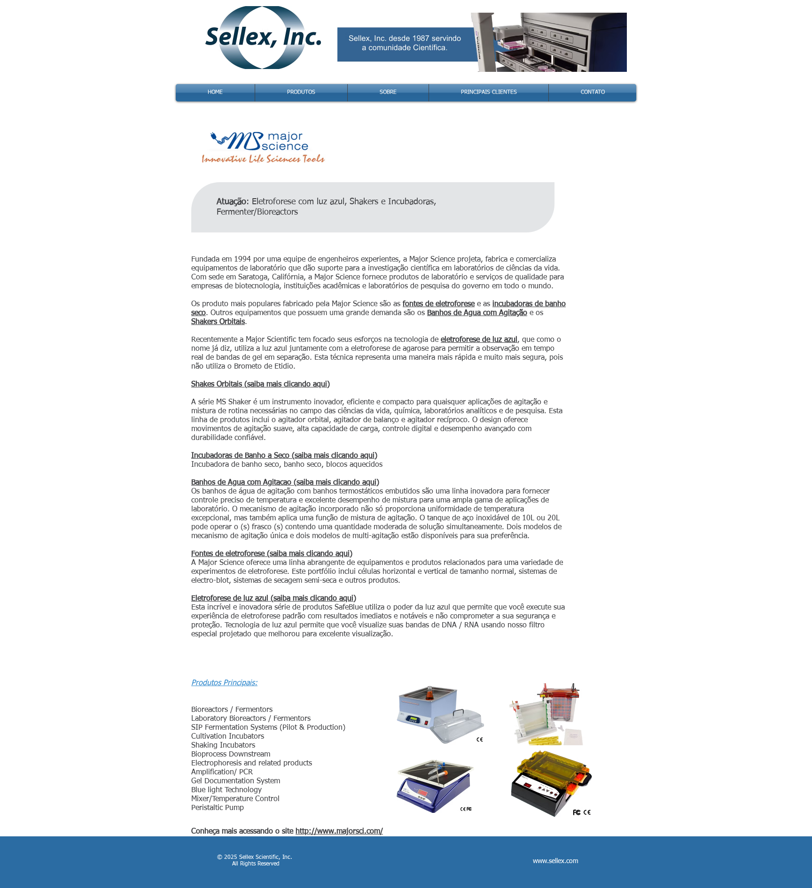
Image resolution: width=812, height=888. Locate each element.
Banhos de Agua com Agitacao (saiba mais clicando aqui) (285, 482)
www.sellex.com (555, 861)
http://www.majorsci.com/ (339, 831)
